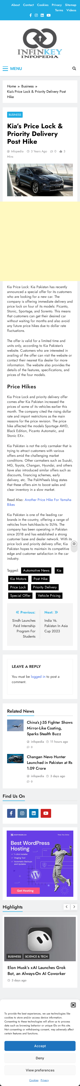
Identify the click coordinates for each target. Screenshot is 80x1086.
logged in (38, 676)
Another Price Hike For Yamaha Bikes (39, 502)
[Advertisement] (40, 241)
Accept (40, 1046)
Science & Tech (36, 956)
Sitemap (70, 5)
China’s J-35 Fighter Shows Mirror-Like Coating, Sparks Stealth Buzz (49, 728)
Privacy (45, 1080)
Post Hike (41, 578)
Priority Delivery (45, 587)
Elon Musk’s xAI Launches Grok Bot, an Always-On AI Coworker (37, 970)
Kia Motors (18, 578)
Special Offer (20, 595)
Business (15, 115)
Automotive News (36, 570)
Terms (59, 10)
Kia (59, 570)
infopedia (17, 151)
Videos (71, 10)
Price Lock (18, 587)
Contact (28, 5)
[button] (73, 1005)
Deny (40, 1058)
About (15, 5)
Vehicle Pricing (49, 595)
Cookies (33, 1080)
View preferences (40, 1070)
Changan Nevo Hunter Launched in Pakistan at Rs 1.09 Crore (49, 762)
